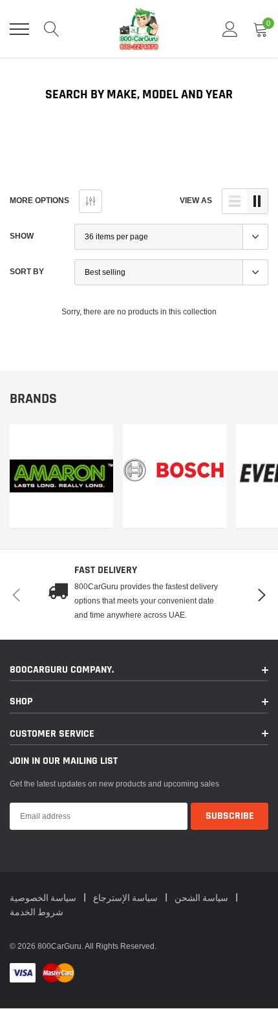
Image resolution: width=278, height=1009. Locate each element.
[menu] (19, 29)
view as (196, 200)
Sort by (27, 271)
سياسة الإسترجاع (126, 898)
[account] (230, 29)
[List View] (234, 201)
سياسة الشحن (202, 898)
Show (22, 236)
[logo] (139, 29)
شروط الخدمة (36, 912)
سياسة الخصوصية (44, 898)
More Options (39, 200)
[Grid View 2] (257, 201)
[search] (51, 29)
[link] (61, 476)
